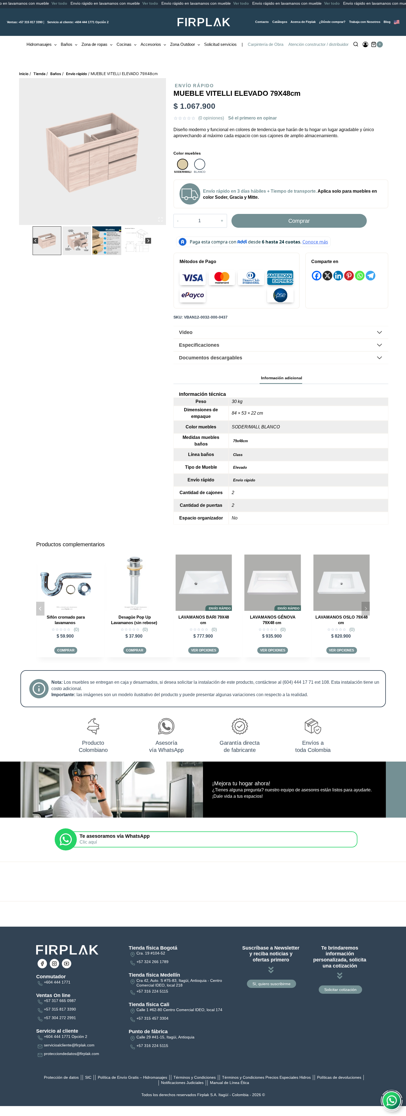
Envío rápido (194, 85)
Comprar (299, 221)
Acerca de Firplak (303, 21)
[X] (327, 275)
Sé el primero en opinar (252, 118)
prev (40, 609)
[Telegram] (370, 275)
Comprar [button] (66, 650)
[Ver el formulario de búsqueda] (355, 44)
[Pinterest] (349, 275)
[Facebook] (316, 275)
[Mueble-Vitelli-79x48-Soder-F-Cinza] (92, 151)
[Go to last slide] (35, 241)
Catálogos (279, 21)
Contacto (262, 21)
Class (237, 455)
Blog (387, 21)
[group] (47, 240)
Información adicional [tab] (281, 378)
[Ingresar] (365, 44)
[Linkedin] (338, 275)
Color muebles (187, 153)
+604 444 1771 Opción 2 (78, 22)
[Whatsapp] (360, 275)
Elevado (240, 467)
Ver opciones (134, 650)
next (366, 609)
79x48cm (240, 441)
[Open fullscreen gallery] (160, 219)
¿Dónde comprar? (332, 21)
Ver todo (29, 3)
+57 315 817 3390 (25, 22)
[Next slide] (148, 241)
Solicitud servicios (220, 44)
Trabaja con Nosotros (364, 21)
